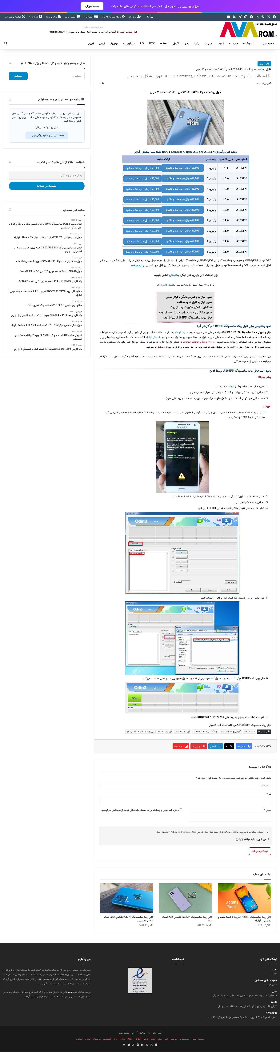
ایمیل (267, 810)
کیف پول (89, 17)
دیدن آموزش (92, 6)
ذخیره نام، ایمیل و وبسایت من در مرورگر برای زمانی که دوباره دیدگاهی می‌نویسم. (140, 810)
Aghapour (271, 1013)
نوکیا (196, 44)
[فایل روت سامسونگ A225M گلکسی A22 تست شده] (185, 898)
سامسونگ (251, 44)
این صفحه (136, 265)
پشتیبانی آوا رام (153, 337)
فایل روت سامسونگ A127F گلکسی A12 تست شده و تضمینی (128, 919)
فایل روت (264, 64)
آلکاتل (176, 44)
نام (268, 794)
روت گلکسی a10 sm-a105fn (206, 731)
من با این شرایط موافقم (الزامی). (250, 839)
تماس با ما (52, 17)
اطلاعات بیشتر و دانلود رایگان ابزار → (46, 135)
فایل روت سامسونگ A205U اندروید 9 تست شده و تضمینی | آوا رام (244, 919)
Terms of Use (189, 832)
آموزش (90, 44)
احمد (274, 970)
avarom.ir (73, 992)
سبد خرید (70, 17)
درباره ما (34, 17)
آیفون (102, 44)
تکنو (187, 44)
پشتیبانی (174, 275)
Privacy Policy (169, 832)
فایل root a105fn (183, 731)
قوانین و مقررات (13, 17)
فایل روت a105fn (165, 731)
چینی (209, 44)
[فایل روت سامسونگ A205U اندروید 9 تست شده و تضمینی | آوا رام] (244, 898)
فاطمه (274, 1002)
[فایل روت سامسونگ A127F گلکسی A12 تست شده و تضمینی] (126, 898)
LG (142, 44)
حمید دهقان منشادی (266, 981)
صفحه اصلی (268, 44)
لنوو (222, 44)
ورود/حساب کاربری (112, 17)
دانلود (231, 387)
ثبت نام (133, 17)
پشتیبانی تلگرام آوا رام (166, 285)
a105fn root (249, 731)
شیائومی (130, 44)
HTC (152, 44)
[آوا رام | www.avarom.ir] (248, 29)
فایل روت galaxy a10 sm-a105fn (140, 731)
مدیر (274, 991)
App (147, 17)
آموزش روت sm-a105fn (231, 731)
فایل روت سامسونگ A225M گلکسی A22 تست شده (187, 919)
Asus (165, 44)
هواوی (235, 44)
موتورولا (114, 44)
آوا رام (178, 332)
